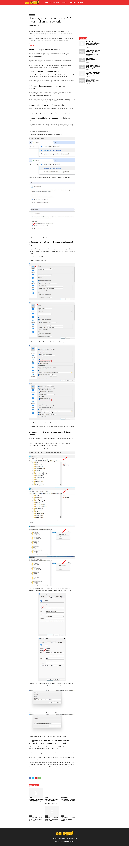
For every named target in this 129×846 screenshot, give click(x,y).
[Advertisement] (53, 8)
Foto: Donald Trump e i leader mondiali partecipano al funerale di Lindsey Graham (36, 801)
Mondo (30, 797)
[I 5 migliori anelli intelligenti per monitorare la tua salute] (68, 793)
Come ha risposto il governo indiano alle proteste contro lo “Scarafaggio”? (36, 819)
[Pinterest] (36, 778)
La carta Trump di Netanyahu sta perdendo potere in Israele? (68, 819)
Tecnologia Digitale (32, 14)
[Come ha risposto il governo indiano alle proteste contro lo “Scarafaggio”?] (36, 811)
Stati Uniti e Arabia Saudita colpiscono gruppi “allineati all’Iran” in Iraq (52, 819)
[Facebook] (30, 778)
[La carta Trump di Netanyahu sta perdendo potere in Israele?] (68, 811)
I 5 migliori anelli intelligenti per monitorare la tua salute (68, 800)
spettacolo (31, 45)
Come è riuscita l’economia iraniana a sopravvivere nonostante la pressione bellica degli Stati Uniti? (51, 801)
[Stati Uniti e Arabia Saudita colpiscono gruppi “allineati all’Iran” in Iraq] (52, 811)
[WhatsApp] (39, 778)
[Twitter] (33, 778)
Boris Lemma (32, 25)
